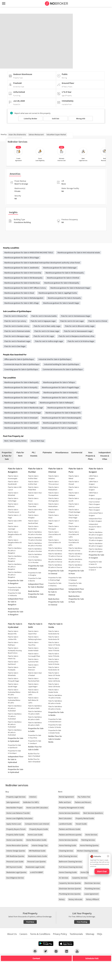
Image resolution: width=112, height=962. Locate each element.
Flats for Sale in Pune (76, 470)
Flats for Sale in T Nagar (54, 522)
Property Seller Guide (15, 834)
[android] (46, 943)
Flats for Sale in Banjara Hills (13, 632)
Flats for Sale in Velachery (53, 477)
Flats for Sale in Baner (74, 488)
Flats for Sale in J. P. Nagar (14, 516)
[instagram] (56, 951)
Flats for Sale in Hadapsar (74, 494)
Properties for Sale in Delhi (35, 729)
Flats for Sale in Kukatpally (13, 668)
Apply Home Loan (13, 824)
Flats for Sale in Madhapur (13, 643)
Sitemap (90, 934)
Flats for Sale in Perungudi (53, 527)
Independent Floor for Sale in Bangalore (15, 602)
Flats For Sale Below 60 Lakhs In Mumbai (35, 533)
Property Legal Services (15, 797)
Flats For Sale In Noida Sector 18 (53, 668)
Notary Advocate (75, 899)
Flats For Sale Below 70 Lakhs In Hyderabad (15, 716)
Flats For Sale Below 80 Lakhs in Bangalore (15, 566)
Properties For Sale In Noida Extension (54, 720)
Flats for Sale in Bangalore (15, 470)
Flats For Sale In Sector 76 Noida (53, 655)
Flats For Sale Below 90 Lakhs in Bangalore (15, 574)
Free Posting (82, 922)
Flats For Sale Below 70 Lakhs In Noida (55, 696)
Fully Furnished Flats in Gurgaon (94, 503)
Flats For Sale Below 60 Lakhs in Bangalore (15, 550)
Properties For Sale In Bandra (34, 579)
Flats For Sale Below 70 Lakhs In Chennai (55, 555)
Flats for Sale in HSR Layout (14, 488)
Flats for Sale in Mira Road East (35, 511)
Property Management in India (71, 807)
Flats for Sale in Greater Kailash (33, 649)
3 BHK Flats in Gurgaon (93, 488)
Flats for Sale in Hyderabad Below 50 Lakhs (14, 700)
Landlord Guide (65, 824)
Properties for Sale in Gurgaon (96, 556)
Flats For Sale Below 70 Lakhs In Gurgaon (96, 539)
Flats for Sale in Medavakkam (53, 505)
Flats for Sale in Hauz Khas (33, 643)
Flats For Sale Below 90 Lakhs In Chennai (55, 566)
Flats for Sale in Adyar (53, 516)
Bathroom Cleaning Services (70, 861)
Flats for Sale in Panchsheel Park (33, 679)
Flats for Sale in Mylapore (53, 511)
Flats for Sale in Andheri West (33, 477)
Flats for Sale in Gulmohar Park (33, 660)
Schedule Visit (91, 958)
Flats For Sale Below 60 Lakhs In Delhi (35, 707)
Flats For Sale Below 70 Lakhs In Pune (75, 555)
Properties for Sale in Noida (56, 713)
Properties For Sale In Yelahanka (14, 594)
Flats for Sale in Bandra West (33, 527)
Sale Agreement (12, 802)
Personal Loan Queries (36, 861)
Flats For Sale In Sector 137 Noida (54, 643)
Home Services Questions (69, 813)
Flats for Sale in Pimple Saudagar (74, 511)
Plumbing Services (92, 888)
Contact (36, 958)
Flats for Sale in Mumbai (35, 470)
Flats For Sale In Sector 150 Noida (54, 685)
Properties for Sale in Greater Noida (54, 731)
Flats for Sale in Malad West (33, 488)
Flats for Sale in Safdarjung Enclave (34, 638)
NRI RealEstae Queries (15, 856)
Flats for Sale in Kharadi (74, 483)
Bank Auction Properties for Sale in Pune (76, 599)
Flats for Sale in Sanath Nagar (13, 685)
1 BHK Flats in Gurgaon (93, 477)
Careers (23, 934)
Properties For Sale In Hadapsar (75, 579)
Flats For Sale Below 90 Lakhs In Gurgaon (96, 550)
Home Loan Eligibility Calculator (19, 818)
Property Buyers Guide (39, 829)
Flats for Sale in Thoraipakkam (53, 494)
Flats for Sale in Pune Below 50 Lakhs (74, 542)
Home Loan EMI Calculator (37, 807)
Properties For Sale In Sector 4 (95, 568)
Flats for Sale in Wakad (74, 477)
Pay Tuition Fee (84, 797)
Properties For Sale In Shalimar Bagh (54, 579)
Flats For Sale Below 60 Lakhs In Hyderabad (15, 708)
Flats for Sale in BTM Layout (15, 522)
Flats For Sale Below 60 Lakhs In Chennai (55, 549)
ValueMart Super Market (56, 134)
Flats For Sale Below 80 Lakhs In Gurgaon (96, 544)
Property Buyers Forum (16, 829)
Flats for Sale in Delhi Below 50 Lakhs (33, 700)
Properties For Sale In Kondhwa (75, 584)
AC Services (63, 878)
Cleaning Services (66, 850)
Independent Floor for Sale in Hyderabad (15, 759)
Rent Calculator (65, 818)
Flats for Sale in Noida (55, 625)
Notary (62, 899)
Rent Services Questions (93, 813)
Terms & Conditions (40, 934)
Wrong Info (80, 118)
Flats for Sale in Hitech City (13, 657)
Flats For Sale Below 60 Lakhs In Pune (75, 549)
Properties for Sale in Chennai (56, 572)
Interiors (32, 797)
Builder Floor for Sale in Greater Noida (55, 739)
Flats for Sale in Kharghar (33, 516)
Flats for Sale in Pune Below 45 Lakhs (74, 534)
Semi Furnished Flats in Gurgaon (94, 508)
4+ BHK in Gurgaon (95, 499)
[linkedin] (66, 951)
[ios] (66, 943)
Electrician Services (92, 883)
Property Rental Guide (85, 818)
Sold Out (55, 118)
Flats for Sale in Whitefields (13, 674)
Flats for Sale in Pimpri (74, 522)
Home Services (91, 834)
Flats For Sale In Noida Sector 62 (53, 632)
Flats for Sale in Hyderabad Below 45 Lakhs (14, 692)
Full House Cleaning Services (70, 867)
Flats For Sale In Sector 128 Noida (54, 679)
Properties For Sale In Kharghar (34, 574)
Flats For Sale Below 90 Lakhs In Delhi (35, 724)
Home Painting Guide (67, 845)
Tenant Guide (81, 824)
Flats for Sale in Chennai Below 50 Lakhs (54, 542)
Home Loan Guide (35, 834)
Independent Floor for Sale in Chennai (56, 592)
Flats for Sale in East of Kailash (35, 674)
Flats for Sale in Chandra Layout (13, 511)
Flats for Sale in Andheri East (33, 483)
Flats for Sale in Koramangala (13, 477)
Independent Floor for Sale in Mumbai (36, 585)
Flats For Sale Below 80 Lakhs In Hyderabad (15, 724)
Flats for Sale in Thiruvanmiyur (53, 483)
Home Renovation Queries (17, 845)
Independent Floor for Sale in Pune (76, 590)
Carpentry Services (79, 878)
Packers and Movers (83, 802)
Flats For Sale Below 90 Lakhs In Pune (75, 566)
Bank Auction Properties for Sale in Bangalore (15, 612)
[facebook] (35, 951)
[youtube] (77, 951)
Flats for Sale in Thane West (33, 505)
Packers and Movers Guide (69, 829)
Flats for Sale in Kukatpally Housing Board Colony (15, 650)
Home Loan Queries (14, 840)
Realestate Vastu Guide (37, 856)
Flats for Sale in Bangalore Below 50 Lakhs (15, 542)
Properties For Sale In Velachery (54, 584)
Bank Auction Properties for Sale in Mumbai (35, 594)
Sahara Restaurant (36, 134)
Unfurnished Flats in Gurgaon (96, 514)
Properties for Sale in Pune (76, 572)
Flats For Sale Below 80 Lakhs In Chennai (55, 560)
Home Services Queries (68, 840)
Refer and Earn (65, 802)
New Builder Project (14, 807)
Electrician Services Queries (70, 888)
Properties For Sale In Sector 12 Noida (54, 726)
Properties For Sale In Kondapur (14, 752)
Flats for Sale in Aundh (74, 499)
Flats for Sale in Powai (33, 499)
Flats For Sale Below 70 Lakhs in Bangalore (15, 558)
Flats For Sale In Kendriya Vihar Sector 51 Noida (53, 661)
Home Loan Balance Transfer (18, 813)
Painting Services (88, 840)
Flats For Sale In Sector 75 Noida (53, 649)
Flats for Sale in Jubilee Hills (13, 638)
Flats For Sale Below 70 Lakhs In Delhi (35, 712)
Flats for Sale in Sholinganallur (53, 499)
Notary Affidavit (92, 899)
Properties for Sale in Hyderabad (15, 739)
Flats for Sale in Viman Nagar (74, 516)
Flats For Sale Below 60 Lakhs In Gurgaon (96, 533)
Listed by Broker (30, 118)
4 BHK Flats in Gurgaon (93, 494)
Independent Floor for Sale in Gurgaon (95, 520)
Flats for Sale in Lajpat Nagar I (33, 685)
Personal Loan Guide (14, 861)
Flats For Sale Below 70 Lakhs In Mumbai (35, 539)
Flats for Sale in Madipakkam (53, 488)
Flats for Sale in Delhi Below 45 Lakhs (33, 692)
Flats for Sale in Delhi (35, 625)
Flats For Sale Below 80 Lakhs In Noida (55, 702)
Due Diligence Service (15, 878)
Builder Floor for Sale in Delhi (35, 748)
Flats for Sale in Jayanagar (13, 527)
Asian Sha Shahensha (17, 134)
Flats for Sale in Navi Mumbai (35, 494)
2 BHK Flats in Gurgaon (93, 483)
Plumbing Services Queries (69, 894)
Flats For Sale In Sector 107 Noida (54, 674)
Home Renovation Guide (36, 840)
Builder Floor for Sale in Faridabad (34, 755)
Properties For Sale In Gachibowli (14, 746)
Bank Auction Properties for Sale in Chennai (56, 602)
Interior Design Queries (15, 850)
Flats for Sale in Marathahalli (13, 483)
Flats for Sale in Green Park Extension (33, 667)
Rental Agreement (66, 797)
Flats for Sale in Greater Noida (53, 691)
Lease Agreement (91, 894)
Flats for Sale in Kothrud (74, 505)
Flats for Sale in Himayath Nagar (13, 679)
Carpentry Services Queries (70, 883)
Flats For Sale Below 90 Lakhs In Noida (55, 707)
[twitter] (45, 951)
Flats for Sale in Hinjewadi (74, 527)
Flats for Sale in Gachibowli (13, 663)
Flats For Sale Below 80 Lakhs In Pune (75, 560)
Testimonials (76, 934)
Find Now (30, 922)
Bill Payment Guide (14, 867)
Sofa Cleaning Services (68, 856)
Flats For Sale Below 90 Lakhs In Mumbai (35, 550)
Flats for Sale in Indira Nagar (13, 499)
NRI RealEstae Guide (37, 850)
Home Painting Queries (89, 845)
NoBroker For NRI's (31, 802)
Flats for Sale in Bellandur (13, 505)
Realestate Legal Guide (35, 867)
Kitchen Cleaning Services (87, 850)
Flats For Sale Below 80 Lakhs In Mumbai (35, 544)
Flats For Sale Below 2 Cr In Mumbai (35, 561)
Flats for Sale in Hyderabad (15, 625)
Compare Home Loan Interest (37, 824)
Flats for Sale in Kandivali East (33, 522)
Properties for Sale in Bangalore (15, 582)
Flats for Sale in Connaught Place (34, 655)
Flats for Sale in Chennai (55, 470)
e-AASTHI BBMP (36, 872)
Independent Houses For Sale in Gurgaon (95, 526)
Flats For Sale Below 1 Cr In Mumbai (35, 555)
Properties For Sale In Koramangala (14, 588)
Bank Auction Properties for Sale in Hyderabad (15, 769)
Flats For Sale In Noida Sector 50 (53, 638)
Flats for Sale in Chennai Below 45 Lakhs (54, 534)
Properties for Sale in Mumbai (35, 567)
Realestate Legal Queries (16, 872)
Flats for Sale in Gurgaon (96, 470)
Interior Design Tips (40, 845)
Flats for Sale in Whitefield (13, 494)
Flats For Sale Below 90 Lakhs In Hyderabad (15, 732)
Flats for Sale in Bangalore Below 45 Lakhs (15, 534)
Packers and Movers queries (70, 834)
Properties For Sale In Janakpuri (34, 742)
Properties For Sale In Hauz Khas (34, 736)
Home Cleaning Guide (68, 872)
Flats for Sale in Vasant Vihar (33, 632)
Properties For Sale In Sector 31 (95, 563)
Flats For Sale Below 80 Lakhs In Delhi (35, 718)
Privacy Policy (60, 934)
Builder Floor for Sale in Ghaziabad (34, 760)
